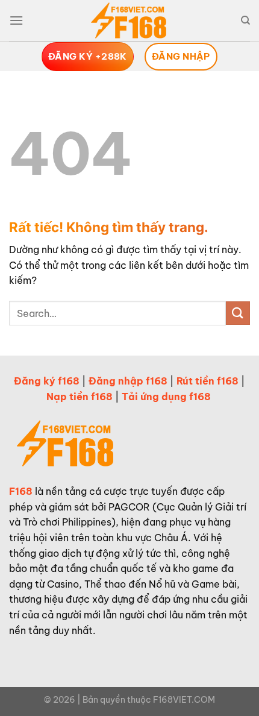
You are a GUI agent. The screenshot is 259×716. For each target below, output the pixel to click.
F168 (21, 491)
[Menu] (16, 20)
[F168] (129, 21)
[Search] (245, 20)
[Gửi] (238, 313)
